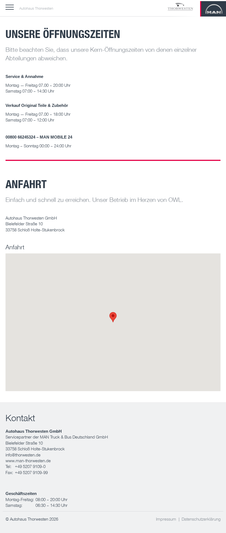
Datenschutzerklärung (201, 518)
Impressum (166, 518)
